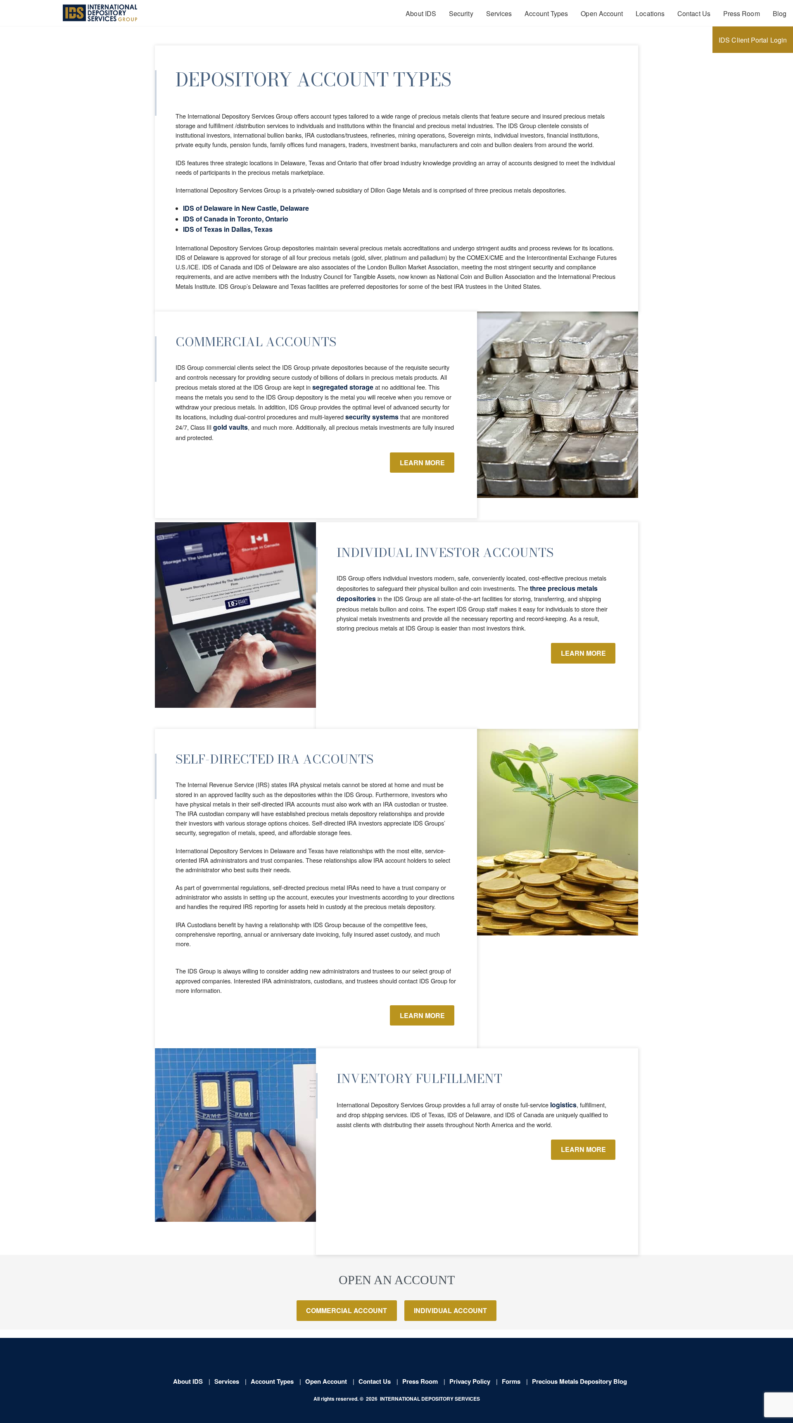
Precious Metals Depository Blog (579, 1381)
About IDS (421, 13)
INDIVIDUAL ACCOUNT (450, 1310)
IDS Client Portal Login (753, 40)
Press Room (741, 13)
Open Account (602, 13)
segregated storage (342, 387)
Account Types (546, 13)
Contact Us (693, 13)
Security (461, 13)
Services (499, 13)
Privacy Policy (469, 1381)
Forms (511, 1381)
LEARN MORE (422, 462)
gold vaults (230, 427)
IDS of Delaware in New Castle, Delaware (246, 208)
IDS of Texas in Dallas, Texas (228, 229)
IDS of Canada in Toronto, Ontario (235, 219)
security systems (372, 416)
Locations (650, 13)
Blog (779, 13)
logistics (563, 1104)
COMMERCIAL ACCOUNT (346, 1310)
